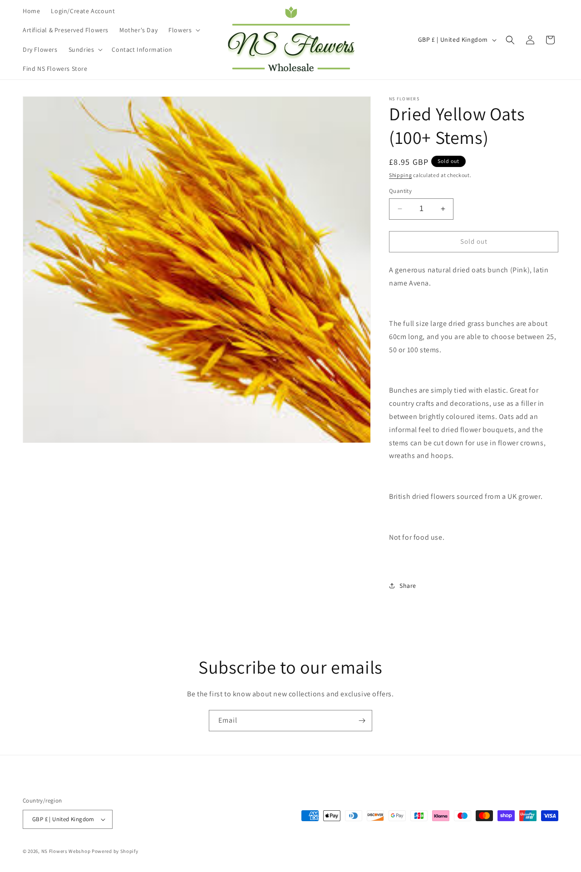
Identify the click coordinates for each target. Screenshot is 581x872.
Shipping (400, 175)
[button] (183, 29)
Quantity (400, 191)
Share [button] (407, 585)
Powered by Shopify (115, 851)
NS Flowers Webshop (66, 851)
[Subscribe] (362, 720)
